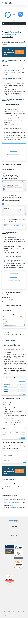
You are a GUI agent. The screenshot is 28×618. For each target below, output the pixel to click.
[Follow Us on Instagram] (9, 611)
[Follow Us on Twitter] (23, 611)
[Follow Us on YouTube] (18, 611)
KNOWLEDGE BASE (14, 505)
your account (17, 507)
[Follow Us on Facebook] (4, 611)
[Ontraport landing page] (8, 15)
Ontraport (6, 499)
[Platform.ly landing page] (20, 15)
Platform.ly (6, 502)
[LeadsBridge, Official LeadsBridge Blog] (7, 2)
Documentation (7, 23)
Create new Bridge (8, 70)
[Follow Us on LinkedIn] (13, 611)
